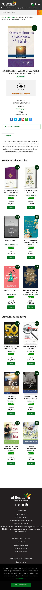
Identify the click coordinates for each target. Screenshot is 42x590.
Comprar (11, 207)
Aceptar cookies (21, 585)
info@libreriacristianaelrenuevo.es (21, 521)
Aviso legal (21, 542)
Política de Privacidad (21, 548)
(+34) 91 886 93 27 (21, 514)
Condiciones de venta (21, 545)
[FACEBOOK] (15, 504)
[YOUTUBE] (22, 504)
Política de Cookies (21, 551)
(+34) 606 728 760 (21, 517)
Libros (4, 17)
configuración (21, 578)
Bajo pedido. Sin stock (21, 94)
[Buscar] (39, 12)
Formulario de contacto (21, 524)
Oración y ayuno (12, 17)
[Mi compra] (32, 4)
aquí (26, 576)
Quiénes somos (21, 562)
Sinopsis (8, 136)
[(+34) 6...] (26, 504)
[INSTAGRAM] (19, 504)
